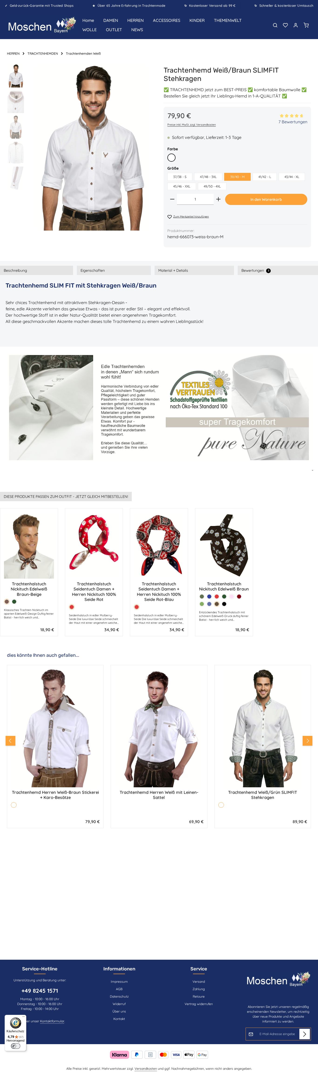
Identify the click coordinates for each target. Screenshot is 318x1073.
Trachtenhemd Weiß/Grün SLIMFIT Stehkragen (159, 795)
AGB (119, 989)
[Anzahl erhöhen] (218, 199)
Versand (199, 981)
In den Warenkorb (266, 199)
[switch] (15, 1046)
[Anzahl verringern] (172, 199)
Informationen (119, 969)
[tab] (36, 270)
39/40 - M (237, 177)
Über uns (119, 1011)
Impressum (119, 981)
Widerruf (119, 1004)
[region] (80, 147)
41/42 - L (264, 177)
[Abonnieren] (304, 1034)
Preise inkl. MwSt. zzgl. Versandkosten (191, 124)
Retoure (199, 996)
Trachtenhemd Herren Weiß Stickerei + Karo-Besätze (262, 795)
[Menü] (23, 1017)
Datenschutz (119, 996)
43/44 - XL (291, 177)
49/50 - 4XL (212, 186)
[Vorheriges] (10, 741)
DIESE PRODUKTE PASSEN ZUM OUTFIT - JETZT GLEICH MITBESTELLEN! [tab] (66, 496)
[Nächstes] (307, 741)
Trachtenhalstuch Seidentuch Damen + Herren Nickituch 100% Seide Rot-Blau (159, 591)
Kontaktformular (52, 1021)
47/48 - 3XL (208, 177)
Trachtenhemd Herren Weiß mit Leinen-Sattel (55, 795)
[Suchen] (275, 25)
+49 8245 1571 (39, 990)
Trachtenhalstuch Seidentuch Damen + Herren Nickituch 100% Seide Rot (94, 591)
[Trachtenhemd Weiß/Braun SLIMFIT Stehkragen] (91, 147)
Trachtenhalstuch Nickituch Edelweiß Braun (224, 586)
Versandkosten (146, 1068)
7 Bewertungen (292, 121)
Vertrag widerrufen (199, 1004)
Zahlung (199, 989)
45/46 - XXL (181, 186)
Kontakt (119, 1019)
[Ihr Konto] (295, 25)
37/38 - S (179, 177)
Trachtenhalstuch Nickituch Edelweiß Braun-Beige (29, 589)
